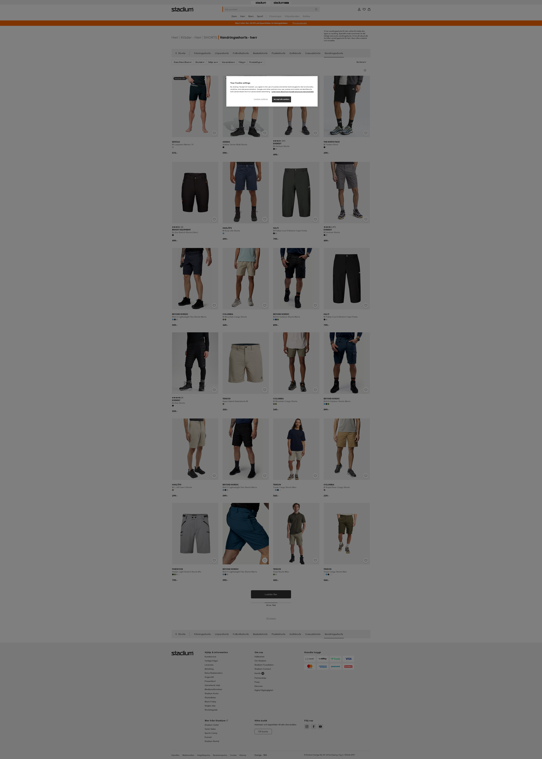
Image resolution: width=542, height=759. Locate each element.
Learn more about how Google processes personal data (293, 92)
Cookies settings (261, 99)
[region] (272, 91)
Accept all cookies (281, 99)
